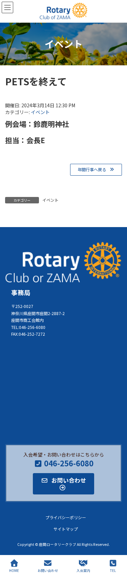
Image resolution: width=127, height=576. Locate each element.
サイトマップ (66, 529)
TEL (113, 570)
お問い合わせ (48, 570)
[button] (96, 170)
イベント (40, 112)
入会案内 (83, 570)
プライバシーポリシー (65, 517)
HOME (14, 570)
